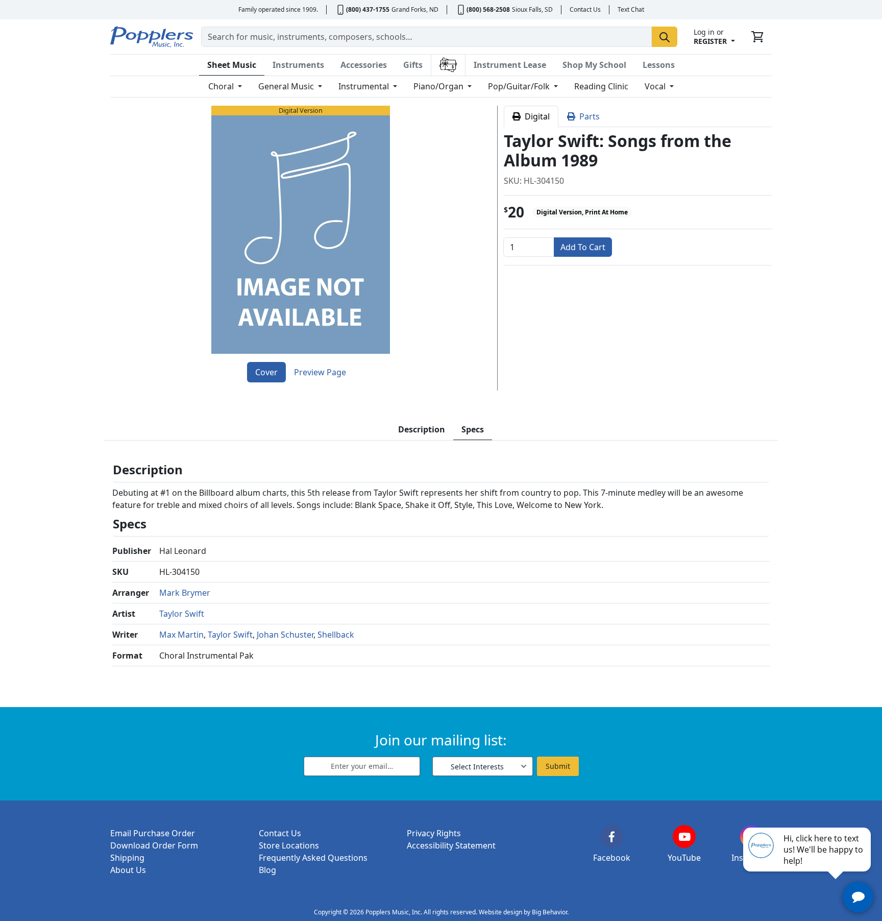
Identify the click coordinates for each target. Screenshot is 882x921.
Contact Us (585, 9)
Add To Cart (582, 247)
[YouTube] (684, 836)
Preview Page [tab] (320, 372)
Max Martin (181, 634)
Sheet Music (231, 64)
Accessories (363, 64)
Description (421, 429)
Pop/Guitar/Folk (520, 86)
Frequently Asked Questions (313, 857)
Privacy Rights (434, 833)
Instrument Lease (510, 64)
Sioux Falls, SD (532, 9)
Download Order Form (154, 845)
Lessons (659, 64)
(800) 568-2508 (488, 9)
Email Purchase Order (152, 833)
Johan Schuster (285, 634)
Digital (535, 116)
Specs (472, 429)
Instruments (298, 64)
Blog (267, 870)
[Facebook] (611, 836)
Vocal (656, 86)
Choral (222, 86)
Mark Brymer (184, 592)
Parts (587, 116)
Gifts (413, 64)
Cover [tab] (266, 372)
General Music (287, 86)
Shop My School (594, 64)
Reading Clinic (601, 86)
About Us (128, 870)
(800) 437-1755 (367, 9)
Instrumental (364, 86)
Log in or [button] (710, 36)
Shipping (127, 857)
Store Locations (289, 845)
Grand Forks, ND (414, 9)
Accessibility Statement (451, 845)
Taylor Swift (181, 613)
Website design (500, 912)
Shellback (335, 634)
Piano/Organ (439, 86)
